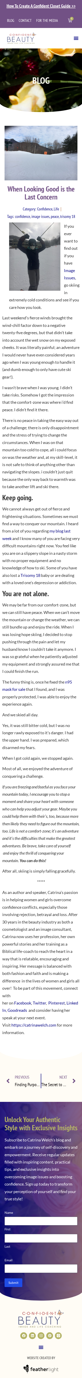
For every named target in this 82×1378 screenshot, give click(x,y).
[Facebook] (23, 1335)
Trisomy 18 (30, 575)
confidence (22, 216)
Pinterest (56, 1002)
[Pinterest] (49, 1335)
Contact (25, 20)
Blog (10, 20)
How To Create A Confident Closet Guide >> (41, 6)
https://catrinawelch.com (33, 1024)
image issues (40, 216)
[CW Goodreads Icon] (58, 1335)
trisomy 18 (67, 216)
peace (55, 216)
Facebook (22, 1002)
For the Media (47, 20)
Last (7, 1246)
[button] (76, 38)
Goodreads (17, 1010)
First (7, 1229)
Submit (13, 1283)
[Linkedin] (32, 1335)
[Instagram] (41, 1335)
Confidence (44, 209)
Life (56, 209)
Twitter (39, 1002)
